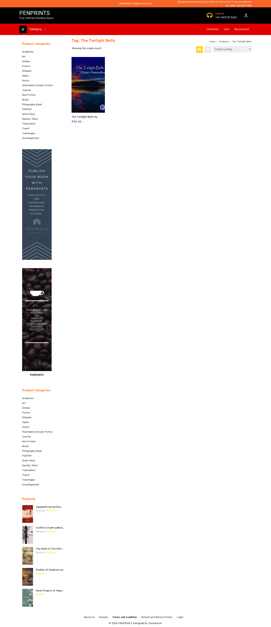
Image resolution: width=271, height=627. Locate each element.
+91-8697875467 (226, 17)
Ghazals (27, 71)
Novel (25, 99)
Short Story (28, 114)
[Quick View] (82, 123)
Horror (25, 80)
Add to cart (75, 123)
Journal (26, 90)
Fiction (26, 66)
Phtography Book (32, 104)
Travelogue (28, 133)
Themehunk (155, 623)
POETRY (27, 109)
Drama (26, 61)
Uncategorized (30, 138)
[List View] (208, 49)
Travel (25, 128)
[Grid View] (199, 49)
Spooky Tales (30, 118)
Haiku (25, 75)
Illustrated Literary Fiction (37, 85)
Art (23, 56)
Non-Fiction (29, 94)
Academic (28, 51)
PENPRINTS (34, 13)
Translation (29, 123)
